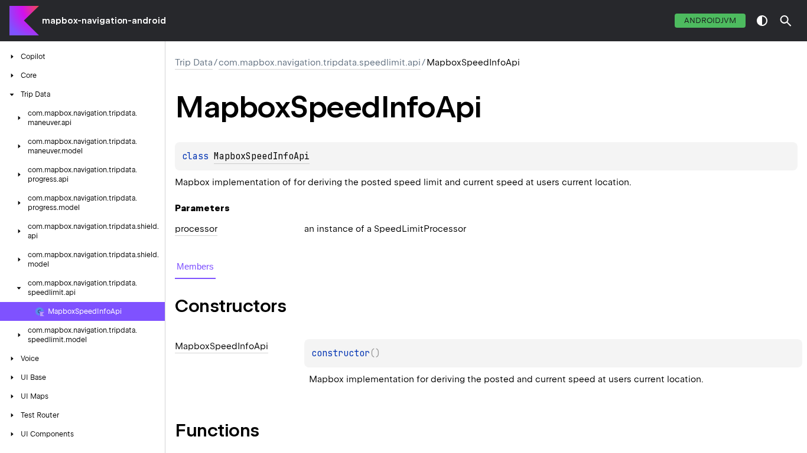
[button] (786, 20)
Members (195, 266)
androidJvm (710, 20)
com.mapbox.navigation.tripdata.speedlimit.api (320, 62)
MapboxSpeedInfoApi (262, 156)
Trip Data (194, 62)
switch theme (762, 20)
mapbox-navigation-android (104, 20)
